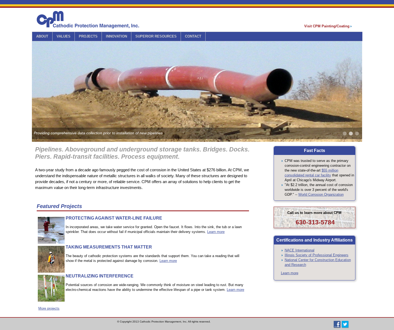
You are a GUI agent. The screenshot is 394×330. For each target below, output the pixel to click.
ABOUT (42, 36)
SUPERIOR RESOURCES (156, 36)
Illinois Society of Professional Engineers (316, 255)
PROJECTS (88, 36)
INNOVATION (116, 36)
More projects (49, 308)
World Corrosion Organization (321, 194)
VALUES (63, 36)
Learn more (216, 232)
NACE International (299, 250)
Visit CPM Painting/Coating (327, 26)
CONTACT (193, 36)
